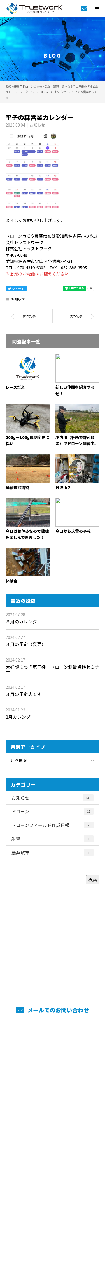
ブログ (52, 1110)
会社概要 (52, 1097)
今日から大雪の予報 (73, 531)
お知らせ (37, 125)
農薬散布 (50, 852)
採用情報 (52, 1084)
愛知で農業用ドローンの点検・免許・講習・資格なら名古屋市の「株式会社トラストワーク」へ (52, 1146)
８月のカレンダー (23, 621)
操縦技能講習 (17, 487)
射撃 (50, 838)
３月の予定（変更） (26, 644)
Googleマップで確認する (52, 1174)
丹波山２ (63, 487)
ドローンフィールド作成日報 (50, 825)
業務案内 (52, 1058)
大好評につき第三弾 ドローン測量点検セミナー (52, 669)
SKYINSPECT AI (52, 1071)
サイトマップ (52, 1123)
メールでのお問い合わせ (57, 1010)
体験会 (11, 581)
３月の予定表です (23, 694)
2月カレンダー (20, 716)
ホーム (52, 1044)
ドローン (50, 811)
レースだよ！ (17, 387)
